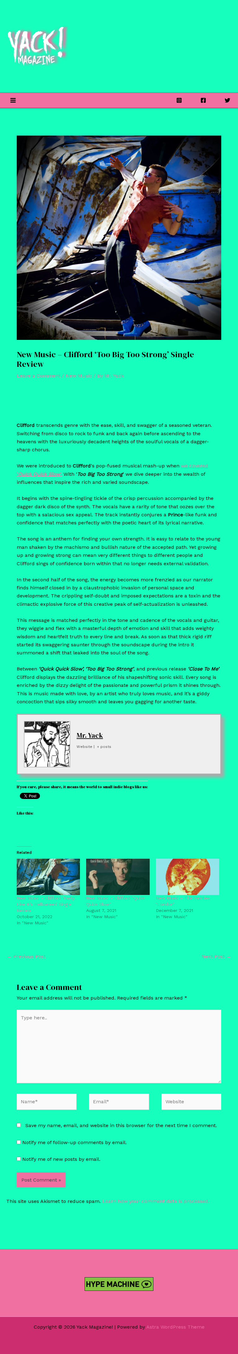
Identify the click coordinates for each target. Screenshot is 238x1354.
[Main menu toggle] (13, 100)
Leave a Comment (38, 376)
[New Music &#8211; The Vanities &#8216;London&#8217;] (187, 877)
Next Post (216, 956)
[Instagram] (179, 100)
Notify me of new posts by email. (61, 1159)
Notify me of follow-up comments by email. (74, 1142)
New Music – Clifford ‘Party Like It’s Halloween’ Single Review (46, 904)
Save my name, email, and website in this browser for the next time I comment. (121, 1125)
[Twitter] (227, 100)
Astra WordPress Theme (175, 1327)
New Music (79, 376)
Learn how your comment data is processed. (155, 1201)
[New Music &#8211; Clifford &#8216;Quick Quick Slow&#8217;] (117, 877)
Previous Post (26, 956)
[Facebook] (203, 100)
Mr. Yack (90, 735)
